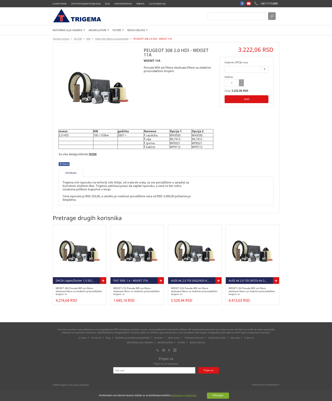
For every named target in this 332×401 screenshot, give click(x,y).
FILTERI (117, 30)
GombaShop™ (272, 384)
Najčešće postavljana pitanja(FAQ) (132, 338)
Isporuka (235, 338)
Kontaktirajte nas (123, 3)
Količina (229, 77)
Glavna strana (60, 3)
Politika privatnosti (194, 338)
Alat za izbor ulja (157, 3)
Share (65, 164)
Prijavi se (140, 3)
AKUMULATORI (98, 30)
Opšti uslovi (174, 338)
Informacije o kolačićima (183, 395)
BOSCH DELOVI (136, 30)
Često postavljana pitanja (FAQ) (85, 3)
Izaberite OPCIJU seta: (236, 62)
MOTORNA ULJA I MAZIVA (68, 30)
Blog (107, 3)
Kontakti (158, 338)
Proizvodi (96, 338)
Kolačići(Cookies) (217, 338)
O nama (83, 338)
